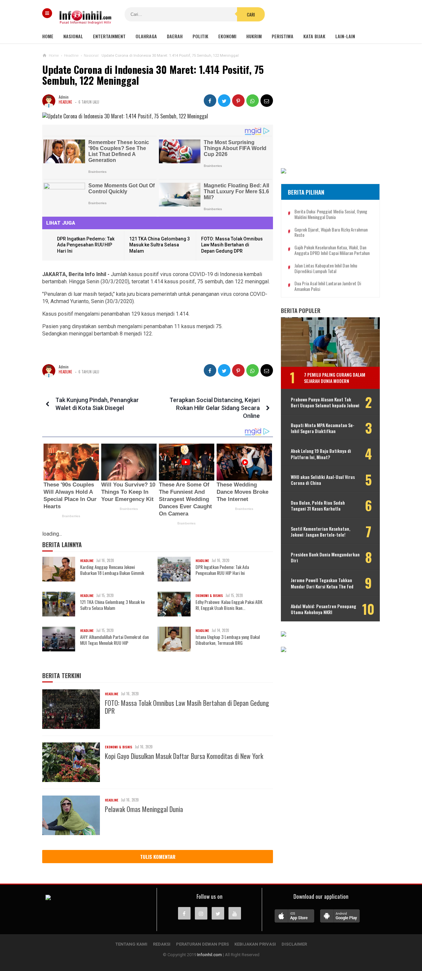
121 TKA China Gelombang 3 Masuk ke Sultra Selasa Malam (159, 245)
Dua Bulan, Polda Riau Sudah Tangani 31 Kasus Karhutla (318, 506)
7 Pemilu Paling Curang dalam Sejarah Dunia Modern (334, 377)
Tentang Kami (131, 944)
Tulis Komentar (157, 856)
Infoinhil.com (209, 954)
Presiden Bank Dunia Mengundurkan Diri (325, 557)
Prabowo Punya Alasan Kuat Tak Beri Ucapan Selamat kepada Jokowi (325, 402)
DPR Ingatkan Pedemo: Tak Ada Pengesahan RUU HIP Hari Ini (85, 245)
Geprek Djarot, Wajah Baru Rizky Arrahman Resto (331, 232)
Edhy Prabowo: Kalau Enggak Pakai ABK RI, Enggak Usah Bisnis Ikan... (229, 605)
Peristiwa (282, 36)
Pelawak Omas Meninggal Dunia (144, 809)
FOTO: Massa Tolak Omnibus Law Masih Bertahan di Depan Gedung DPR (232, 245)
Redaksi (161, 944)
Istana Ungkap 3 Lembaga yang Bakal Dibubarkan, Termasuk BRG (228, 640)
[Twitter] (218, 913)
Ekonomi (227, 36)
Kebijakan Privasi (255, 944)
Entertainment (109, 36)
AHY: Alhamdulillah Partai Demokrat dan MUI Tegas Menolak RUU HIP (114, 640)
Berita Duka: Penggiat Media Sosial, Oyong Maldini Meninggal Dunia (330, 214)
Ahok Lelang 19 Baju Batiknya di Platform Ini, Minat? (321, 454)
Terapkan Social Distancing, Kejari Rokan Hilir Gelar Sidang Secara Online (214, 407)
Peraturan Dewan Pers (202, 944)
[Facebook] (184, 913)
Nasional (73, 36)
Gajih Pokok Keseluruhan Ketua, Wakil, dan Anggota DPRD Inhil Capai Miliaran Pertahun (332, 250)
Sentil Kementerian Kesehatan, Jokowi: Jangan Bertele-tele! (320, 532)
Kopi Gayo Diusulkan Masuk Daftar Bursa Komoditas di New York (184, 756)
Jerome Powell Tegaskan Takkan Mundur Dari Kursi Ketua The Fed (322, 583)
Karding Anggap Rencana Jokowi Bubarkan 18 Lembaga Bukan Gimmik (112, 570)
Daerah (175, 36)
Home (47, 36)
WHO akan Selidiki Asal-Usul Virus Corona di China (323, 480)
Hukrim (254, 36)
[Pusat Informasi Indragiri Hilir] (48, 898)
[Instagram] (201, 913)
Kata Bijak (314, 36)
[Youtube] (234, 913)
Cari (251, 14)
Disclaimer (294, 944)
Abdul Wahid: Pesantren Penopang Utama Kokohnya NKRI (323, 609)
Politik (200, 36)
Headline (65, 102)
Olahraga (146, 36)
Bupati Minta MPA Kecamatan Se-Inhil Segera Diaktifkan (322, 428)
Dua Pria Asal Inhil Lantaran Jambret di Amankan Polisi (327, 286)
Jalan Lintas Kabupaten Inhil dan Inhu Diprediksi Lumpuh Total (325, 268)
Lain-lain (345, 36)
